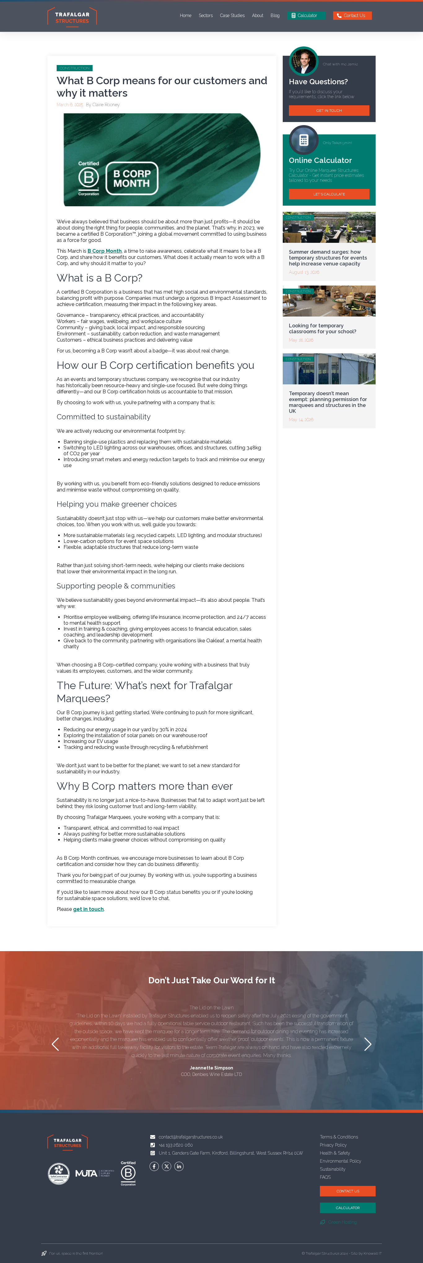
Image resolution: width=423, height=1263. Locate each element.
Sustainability (333, 1169)
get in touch (88, 909)
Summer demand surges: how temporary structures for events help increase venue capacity (328, 258)
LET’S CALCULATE (329, 194)
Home (185, 15)
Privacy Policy (333, 1145)
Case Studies (232, 15)
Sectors (206, 15)
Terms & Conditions (339, 1136)
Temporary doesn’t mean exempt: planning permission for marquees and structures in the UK (328, 402)
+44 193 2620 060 (176, 1145)
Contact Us (354, 15)
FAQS (325, 1177)
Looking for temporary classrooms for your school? (322, 328)
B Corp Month (105, 251)
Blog (275, 15)
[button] (368, 1044)
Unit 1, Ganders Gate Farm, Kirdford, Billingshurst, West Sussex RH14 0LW (231, 1153)
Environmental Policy (340, 1161)
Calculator (307, 15)
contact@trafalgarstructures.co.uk (191, 1136)
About (257, 15)
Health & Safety (335, 1153)
